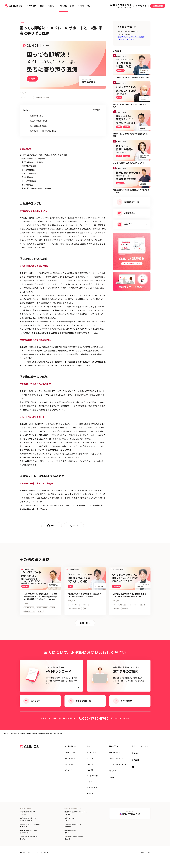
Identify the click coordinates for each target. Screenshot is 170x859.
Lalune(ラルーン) (26, 820)
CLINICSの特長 (69, 752)
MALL (68, 820)
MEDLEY (24, 827)
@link (68, 839)
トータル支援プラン (116, 758)
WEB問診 (90, 770)
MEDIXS (68, 814)
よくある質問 (69, 764)
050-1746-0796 (121, 5)
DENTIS (68, 827)
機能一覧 (90, 793)
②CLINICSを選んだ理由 (39, 121)
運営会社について (26, 852)
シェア (54, 526)
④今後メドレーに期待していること (43, 131)
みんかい (24, 839)
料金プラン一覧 (114, 752)
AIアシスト (91, 758)
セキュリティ (69, 770)
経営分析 (90, 782)
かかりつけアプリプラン (117, 764)
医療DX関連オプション (95, 787)
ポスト (76, 526)
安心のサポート (69, 758)
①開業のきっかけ (36, 116)
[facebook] (133, 767)
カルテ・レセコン (93, 752)
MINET (68, 833)
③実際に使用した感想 (38, 126)
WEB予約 (90, 764)
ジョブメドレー (26, 833)
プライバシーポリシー (42, 852)
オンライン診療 (92, 776)
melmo (23, 814)
